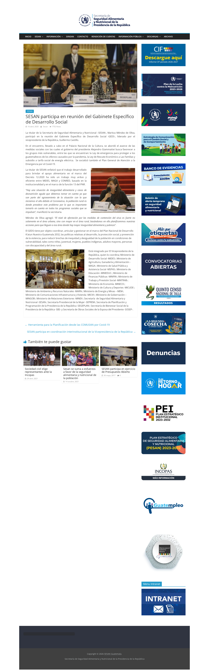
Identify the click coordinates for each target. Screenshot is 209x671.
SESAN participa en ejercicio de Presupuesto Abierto (118, 370)
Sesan (45, 126)
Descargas (152, 36)
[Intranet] (163, 590)
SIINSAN (70, 36)
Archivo (168, 36)
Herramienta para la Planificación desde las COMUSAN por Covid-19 (67, 324)
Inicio (28, 36)
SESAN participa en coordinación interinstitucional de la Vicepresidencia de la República (81, 331)
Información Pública (130, 36)
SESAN (38, 36)
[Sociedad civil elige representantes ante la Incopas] (41, 348)
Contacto (82, 36)
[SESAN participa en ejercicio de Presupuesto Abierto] (118, 348)
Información (53, 36)
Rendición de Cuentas (103, 36)
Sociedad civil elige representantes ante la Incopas (38, 372)
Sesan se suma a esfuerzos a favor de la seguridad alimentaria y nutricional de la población (79, 373)
